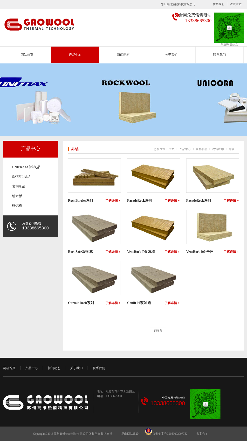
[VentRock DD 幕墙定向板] (153, 227)
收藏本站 (235, 4)
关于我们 (171, 54)
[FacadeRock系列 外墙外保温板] (212, 175)
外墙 (231, 149)
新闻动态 (123, 54)
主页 (172, 149)
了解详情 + (112, 200)
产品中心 (75, 54)
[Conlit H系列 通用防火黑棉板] (153, 278)
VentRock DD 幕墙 (141, 252)
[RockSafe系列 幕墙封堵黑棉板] (94, 227)
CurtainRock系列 (81, 303)
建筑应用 (218, 149)
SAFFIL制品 (21, 177)
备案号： (202, 433)
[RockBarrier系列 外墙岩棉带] (94, 175)
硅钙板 (17, 205)
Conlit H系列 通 (139, 303)
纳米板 (17, 196)
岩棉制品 (19, 186)
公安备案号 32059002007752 (169, 433)
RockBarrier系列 (80, 200)
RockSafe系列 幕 (80, 252)
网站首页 (27, 54)
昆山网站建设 (130, 433)
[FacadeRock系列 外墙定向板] (153, 175)
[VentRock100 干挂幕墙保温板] (212, 227)
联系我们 (218, 4)
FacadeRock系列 (139, 200)
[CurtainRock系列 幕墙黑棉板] (94, 278)
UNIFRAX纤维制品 (26, 167)
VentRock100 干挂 (199, 252)
